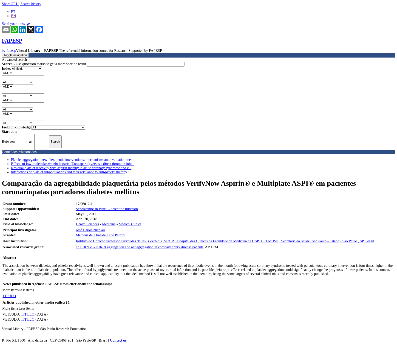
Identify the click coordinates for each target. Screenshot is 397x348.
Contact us (118, 340)
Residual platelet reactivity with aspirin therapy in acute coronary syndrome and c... (71, 168)
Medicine (109, 224)
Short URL (10, 4)
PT (13, 12)
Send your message (16, 24)
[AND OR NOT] (7, 73)
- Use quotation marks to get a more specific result (44, 64)
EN (13, 16)
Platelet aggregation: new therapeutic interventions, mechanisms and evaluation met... (72, 160)
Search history (30, 4)
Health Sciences (87, 224)
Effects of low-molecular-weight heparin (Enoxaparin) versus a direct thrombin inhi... (72, 164)
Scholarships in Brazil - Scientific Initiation (107, 209)
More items (10, 290)
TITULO (9, 296)
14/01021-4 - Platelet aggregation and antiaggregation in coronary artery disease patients (139, 247)
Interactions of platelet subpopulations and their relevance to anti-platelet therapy (69, 172)
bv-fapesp (9, 50)
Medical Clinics (130, 224)
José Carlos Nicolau (90, 230)
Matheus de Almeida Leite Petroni (100, 235)
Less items (26, 290)
